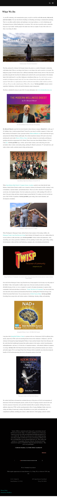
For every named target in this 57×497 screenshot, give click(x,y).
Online (39, 294)
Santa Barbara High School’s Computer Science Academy (19, 185)
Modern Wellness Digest (22, 138)
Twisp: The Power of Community (35, 289)
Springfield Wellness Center (17, 336)
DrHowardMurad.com (35, 133)
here (7, 142)
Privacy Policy (4, 490)
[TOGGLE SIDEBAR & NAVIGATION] (53, 3)
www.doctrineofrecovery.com (45, 90)
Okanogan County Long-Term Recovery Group (14, 235)
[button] (20, 460)
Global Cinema (34, 294)
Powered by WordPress (6, 492)
